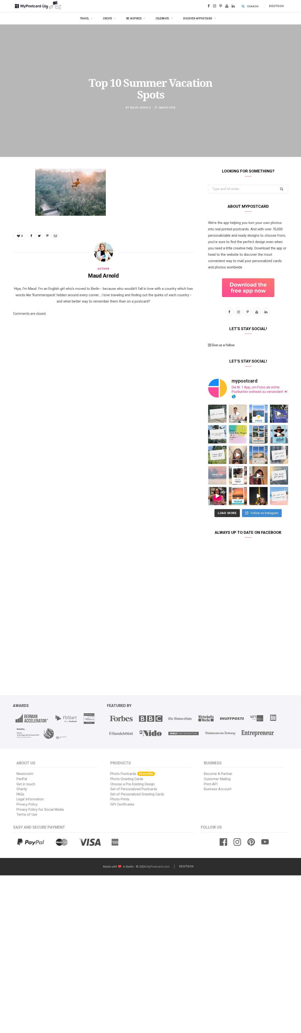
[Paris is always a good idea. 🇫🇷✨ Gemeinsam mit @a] (258, 496)
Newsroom (24, 774)
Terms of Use (26, 815)
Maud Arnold (140, 107)
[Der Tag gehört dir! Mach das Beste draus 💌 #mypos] (279, 496)
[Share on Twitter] (17, 198)
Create (107, 18)
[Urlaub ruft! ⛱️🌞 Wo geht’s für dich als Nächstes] (279, 434)
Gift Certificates (122, 804)
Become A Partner (218, 774)
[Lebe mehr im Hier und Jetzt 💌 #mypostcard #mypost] (217, 414)
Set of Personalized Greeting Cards (137, 794)
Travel (84, 18)
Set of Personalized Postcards (133, 789)
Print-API (211, 784)
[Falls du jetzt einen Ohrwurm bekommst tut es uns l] (279, 475)
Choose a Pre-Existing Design (132, 784)
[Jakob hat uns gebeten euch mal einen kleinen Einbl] (238, 414)
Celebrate (162, 18)
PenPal (21, 779)
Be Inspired (134, 18)
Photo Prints (119, 799)
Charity (21, 789)
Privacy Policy (27, 804)
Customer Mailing (217, 779)
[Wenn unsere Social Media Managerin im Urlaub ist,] (238, 434)
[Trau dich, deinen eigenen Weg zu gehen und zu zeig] (217, 455)
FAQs (20, 794)
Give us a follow (223, 345)
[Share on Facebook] (17, 186)
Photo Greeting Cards (126, 779)
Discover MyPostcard (197, 18)
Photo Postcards (131, 774)
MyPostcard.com (158, 866)
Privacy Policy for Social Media (40, 810)
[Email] (17, 222)
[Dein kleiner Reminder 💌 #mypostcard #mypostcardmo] (279, 455)
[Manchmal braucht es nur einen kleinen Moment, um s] (217, 434)
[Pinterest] (17, 210)
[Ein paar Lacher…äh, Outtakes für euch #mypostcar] (258, 475)
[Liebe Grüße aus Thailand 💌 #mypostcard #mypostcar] (217, 475)
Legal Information (30, 799)
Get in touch (25, 784)
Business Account (217, 789)
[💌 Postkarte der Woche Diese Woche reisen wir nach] (258, 414)
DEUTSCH (276, 6)
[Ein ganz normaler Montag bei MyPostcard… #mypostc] (279, 414)
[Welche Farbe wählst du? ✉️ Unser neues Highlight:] (217, 496)
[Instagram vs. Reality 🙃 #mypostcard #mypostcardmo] (238, 455)
